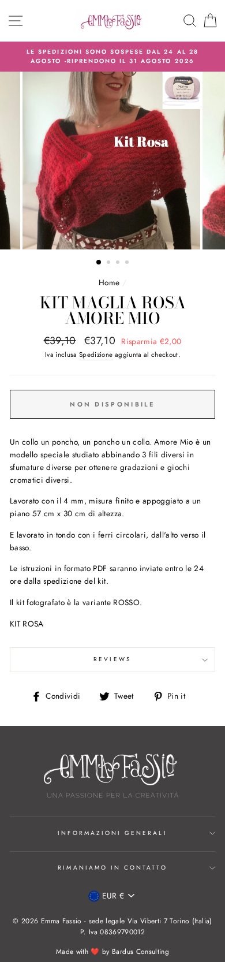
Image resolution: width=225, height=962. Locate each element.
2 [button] (109, 263)
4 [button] (128, 263)
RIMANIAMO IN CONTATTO (112, 867)
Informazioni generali (112, 833)
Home (109, 282)
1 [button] (99, 263)
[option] (112, 56)
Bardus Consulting (140, 951)
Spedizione (95, 354)
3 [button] (119, 263)
